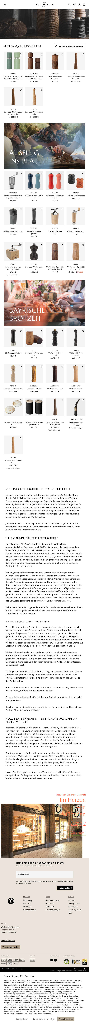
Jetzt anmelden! (65, 888)
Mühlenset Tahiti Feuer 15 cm (54, 197)
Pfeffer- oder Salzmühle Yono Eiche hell (76, 268)
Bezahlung (27, 900)
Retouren (27, 903)
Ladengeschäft (74, 903)
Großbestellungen (53, 910)
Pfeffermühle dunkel (55, 389)
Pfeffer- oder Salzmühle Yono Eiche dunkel (55, 268)
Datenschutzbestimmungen (32, 881)
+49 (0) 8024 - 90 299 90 (7, 930)
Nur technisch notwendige (43, 1019)
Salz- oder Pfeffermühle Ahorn (13, 461)
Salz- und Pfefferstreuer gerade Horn (34, 423)
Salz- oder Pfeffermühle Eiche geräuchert (13, 113)
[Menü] (4, 4)
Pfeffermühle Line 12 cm (13, 231)
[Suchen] (69, 4)
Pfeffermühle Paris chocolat (55, 354)
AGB (61, 881)
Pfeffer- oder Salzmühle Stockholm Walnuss (34, 77)
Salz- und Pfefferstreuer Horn (13, 423)
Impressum (19, 969)
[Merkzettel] (74, 4)
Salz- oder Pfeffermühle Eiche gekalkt (55, 423)
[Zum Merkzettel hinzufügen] (20, 54)
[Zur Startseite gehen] (44, 4)
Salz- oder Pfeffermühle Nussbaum (76, 77)
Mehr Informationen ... (44, 1014)
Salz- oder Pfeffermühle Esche (34, 113)
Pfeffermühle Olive (34, 389)
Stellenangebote (74, 910)
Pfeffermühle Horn (76, 422)
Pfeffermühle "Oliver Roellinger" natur (13, 268)
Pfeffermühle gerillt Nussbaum (55, 77)
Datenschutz (10, 969)
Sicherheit (27, 906)
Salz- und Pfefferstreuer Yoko (34, 354)
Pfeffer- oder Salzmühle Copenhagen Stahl (13, 197)
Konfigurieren (21, 1019)
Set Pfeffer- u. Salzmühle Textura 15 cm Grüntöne (13, 77)
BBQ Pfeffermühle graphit (34, 232)
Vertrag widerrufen (10, 947)
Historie (71, 900)
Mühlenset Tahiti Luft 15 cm (34, 197)
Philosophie (72, 906)
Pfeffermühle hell (75, 389)
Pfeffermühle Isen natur (76, 231)
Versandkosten (29, 910)
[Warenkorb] (84, 4)
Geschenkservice (52, 900)
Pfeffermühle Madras (13, 353)
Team (70, 913)
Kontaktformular (8, 940)
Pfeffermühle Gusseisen (76, 196)
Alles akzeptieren (66, 1019)
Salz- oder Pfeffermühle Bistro (34, 268)
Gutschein (50, 903)
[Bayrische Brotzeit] (44, 303)
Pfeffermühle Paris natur (13, 389)
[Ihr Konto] (79, 4)
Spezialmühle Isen (55, 231)
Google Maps (77, 833)
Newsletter (50, 906)
